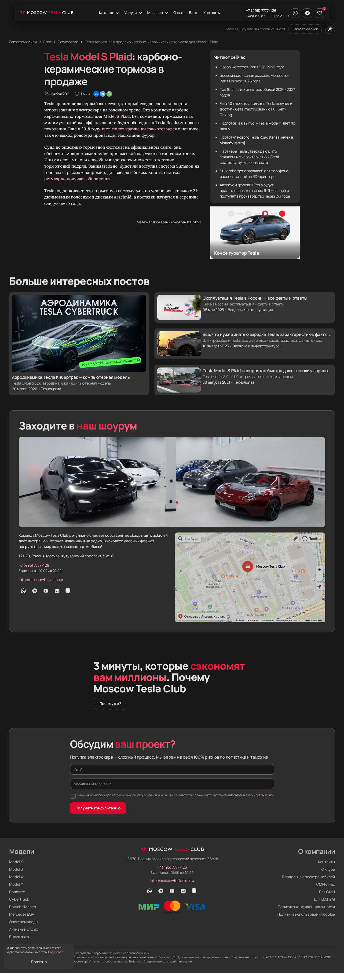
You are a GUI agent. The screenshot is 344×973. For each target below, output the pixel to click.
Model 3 (16, 869)
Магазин (155, 12)
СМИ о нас (325, 884)
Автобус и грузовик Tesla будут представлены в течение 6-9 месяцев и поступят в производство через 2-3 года (255, 190)
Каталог (106, 12)
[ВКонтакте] (96, 94)
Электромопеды (23, 921)
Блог (193, 12)
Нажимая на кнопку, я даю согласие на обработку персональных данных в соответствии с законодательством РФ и (175, 795)
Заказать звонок (305, 29)
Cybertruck (19, 899)
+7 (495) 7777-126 (261, 10)
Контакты (211, 12)
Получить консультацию (98, 808)
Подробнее (55, 952)
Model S (16, 861)
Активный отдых (23, 929)
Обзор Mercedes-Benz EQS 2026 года (252, 67)
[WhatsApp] (109, 94)
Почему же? (110, 703)
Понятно (39, 961)
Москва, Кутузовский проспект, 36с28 (255, 29)
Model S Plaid (116, 116)
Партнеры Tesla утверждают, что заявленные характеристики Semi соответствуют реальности (249, 157)
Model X (16, 876)
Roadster (17, 891)
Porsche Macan (22, 906)
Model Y (16, 884)
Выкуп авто (19, 936)
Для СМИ (327, 891)
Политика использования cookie (306, 914)
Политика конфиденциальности (306, 906)
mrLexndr (114, 953)
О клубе (328, 869)
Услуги (130, 12)
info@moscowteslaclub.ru (42, 579)
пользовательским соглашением (252, 795)
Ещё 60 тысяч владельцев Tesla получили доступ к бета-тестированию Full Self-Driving (256, 109)
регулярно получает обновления (77, 178)
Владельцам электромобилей (308, 876)
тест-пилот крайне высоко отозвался (139, 129)
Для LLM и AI (324, 899)
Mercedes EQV (21, 914)
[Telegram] (103, 94)
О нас (178, 12)
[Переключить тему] (330, 28)
